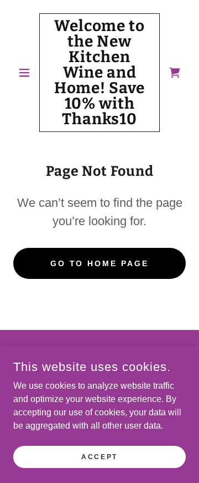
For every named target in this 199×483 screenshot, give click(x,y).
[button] (26, 73)
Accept (99, 456)
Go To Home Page (99, 263)
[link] (99, 72)
